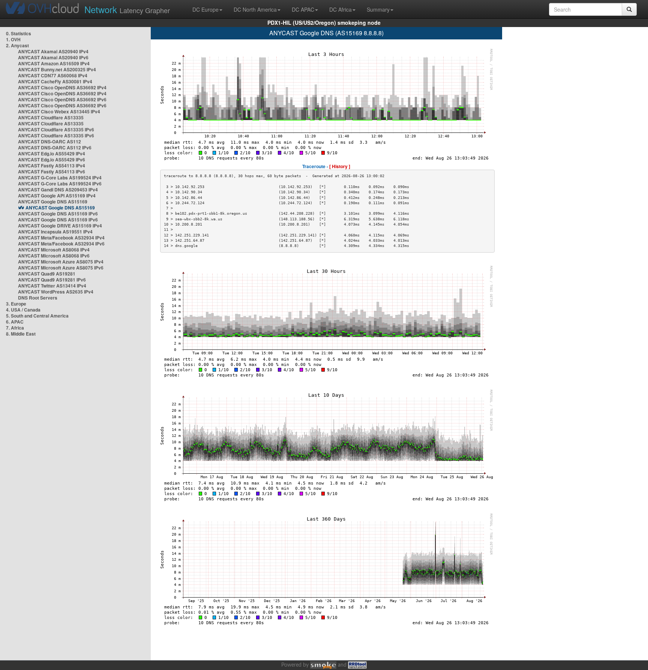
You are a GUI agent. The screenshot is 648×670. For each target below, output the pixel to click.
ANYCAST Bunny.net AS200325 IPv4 (57, 69)
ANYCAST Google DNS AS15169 (52, 201)
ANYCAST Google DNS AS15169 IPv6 (58, 213)
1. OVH (13, 39)
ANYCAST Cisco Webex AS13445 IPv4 (59, 111)
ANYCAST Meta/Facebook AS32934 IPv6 (61, 243)
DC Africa (340, 9)
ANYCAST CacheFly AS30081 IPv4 (55, 81)
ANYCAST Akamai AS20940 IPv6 (53, 57)
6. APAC (15, 321)
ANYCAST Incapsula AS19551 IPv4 (55, 231)
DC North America (255, 9)
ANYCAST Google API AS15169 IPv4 (57, 195)
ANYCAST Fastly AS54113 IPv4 (51, 165)
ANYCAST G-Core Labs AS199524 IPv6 (60, 183)
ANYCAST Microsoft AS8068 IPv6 (54, 255)
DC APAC (303, 9)
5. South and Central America (37, 315)
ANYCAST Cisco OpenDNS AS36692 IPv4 (62, 87)
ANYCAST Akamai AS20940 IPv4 (53, 51)
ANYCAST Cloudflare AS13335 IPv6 (56, 129)
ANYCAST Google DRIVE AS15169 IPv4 (60, 225)
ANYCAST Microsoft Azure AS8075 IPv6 (61, 267)
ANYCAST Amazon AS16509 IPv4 (54, 63)
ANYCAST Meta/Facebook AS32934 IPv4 (61, 237)
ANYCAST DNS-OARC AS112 (49, 141)
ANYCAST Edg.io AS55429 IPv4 (51, 153)
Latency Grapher (127, 9)
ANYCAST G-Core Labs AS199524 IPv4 (60, 177)
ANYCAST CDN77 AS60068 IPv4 (52, 75)
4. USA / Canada (23, 309)
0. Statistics (18, 33)
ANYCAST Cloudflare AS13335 (51, 117)
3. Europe (16, 303)
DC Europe (205, 9)
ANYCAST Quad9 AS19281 (46, 273)
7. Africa (15, 327)
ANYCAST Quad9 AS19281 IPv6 (52, 279)
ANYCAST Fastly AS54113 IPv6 (51, 171)
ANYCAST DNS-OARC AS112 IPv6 (55, 147)
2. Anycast (17, 45)
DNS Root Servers (37, 297)
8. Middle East (21, 333)
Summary (378, 9)
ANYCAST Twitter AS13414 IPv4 (52, 285)
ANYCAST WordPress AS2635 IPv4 (55, 291)
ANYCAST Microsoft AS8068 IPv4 (54, 249)
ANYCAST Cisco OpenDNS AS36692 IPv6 (62, 99)
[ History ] (339, 166)
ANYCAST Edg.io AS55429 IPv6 (51, 159)
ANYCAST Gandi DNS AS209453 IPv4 (58, 189)
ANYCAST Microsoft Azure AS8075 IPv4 (61, 261)
